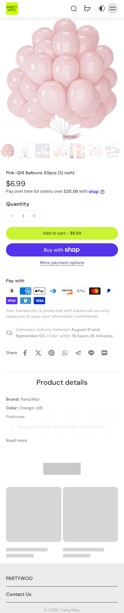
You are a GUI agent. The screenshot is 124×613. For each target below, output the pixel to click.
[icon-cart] (87, 8)
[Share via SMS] (104, 353)
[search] (73, 8)
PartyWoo (70, 610)
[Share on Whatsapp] (64, 353)
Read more (16, 440)
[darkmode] (100, 8)
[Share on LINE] (91, 353)
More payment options (62, 263)
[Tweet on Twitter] (38, 353)
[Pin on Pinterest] (51, 353)
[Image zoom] (62, 79)
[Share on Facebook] (25, 353)
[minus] (12, 216)
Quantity (17, 204)
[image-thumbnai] (7, 150)
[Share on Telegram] (78, 353)
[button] (62, 233)
